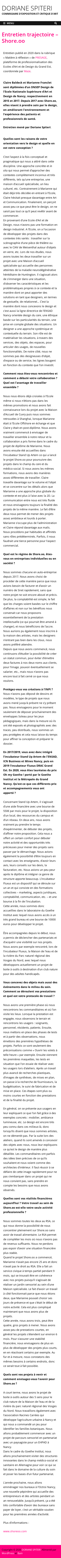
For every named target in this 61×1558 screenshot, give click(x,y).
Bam (20, 1553)
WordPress (8, 1553)
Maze (27, 71)
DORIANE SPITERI (27, 8)
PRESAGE (41, 57)
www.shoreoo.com (15, 1531)
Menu (10, 23)
